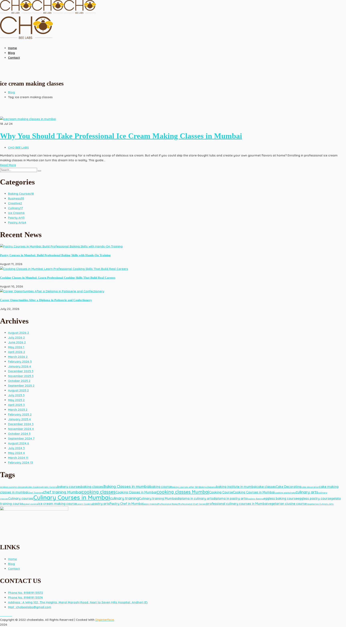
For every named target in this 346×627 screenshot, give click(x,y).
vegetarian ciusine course (287, 504)
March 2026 (18, 357)
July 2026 (16, 337)
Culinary (15, 208)
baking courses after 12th (185, 487)
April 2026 (16, 352)
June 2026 (17, 342)
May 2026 (16, 347)
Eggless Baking (255, 498)
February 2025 (20, 414)
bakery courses (69, 487)
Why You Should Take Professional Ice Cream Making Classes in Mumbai (121, 136)
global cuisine (30, 504)
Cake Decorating (288, 487)
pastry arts (101, 504)
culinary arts (307, 492)
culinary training (124, 498)
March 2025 (17, 409)
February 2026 (20, 361)
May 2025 (16, 400)
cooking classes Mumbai (183, 492)
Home (12, 559)
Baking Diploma (207, 487)
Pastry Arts (17, 222)
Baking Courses (21, 194)
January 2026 (19, 366)
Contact (14, 569)
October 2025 (19, 381)
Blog (11, 92)
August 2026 (18, 333)
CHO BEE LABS (18, 147)
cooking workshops (285, 492)
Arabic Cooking (34, 487)
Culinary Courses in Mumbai (71, 497)
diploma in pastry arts (230, 498)
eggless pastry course (314, 498)
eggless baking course (280, 498)
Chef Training (35, 492)
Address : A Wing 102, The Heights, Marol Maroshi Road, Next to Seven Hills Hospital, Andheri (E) (78, 602)
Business (16, 198)
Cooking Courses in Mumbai (254, 492)
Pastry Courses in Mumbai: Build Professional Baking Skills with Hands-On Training (55, 255)
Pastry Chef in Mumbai (127, 504)
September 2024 (21, 438)
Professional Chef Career (192, 504)
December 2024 (20, 424)
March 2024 (18, 458)
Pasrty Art (16, 218)
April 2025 (16, 405)
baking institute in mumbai (236, 487)
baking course (161, 487)
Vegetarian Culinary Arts (320, 504)
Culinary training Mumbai (158, 498)
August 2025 (18, 390)
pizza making (151, 504)
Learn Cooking (85, 504)
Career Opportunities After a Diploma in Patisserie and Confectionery (46, 300)
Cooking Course (221, 492)
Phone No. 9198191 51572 (25, 593)
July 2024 (16, 448)
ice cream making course (57, 504)
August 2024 (18, 443)
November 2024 (21, 429)
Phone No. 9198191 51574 (25, 597)
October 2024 (19, 433)
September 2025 (21, 385)
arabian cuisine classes (13, 487)
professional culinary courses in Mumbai (237, 504)
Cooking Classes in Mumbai (136, 492)
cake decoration (310, 487)
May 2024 (16, 453)
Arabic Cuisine (49, 487)
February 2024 (20, 462)
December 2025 (20, 371)
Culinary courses (20, 498)
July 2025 (16, 395)
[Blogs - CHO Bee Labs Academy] (16, 14)
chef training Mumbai (62, 492)
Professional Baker (168, 504)
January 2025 (19, 419)
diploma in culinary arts (195, 498)
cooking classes (98, 492)
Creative (15, 203)
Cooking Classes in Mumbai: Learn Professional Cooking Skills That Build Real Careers (57, 277)
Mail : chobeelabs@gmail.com (29, 607)
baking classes (92, 487)
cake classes (266, 487)
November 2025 (20, 376)
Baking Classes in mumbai (126, 486)
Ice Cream (16, 213)
